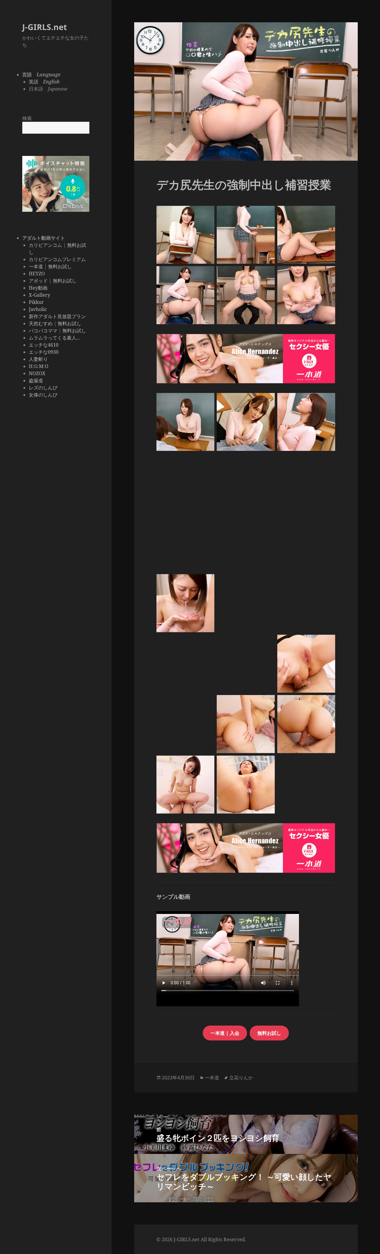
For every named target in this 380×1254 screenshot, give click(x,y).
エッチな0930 (43, 352)
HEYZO (37, 273)
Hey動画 (38, 288)
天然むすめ (41, 323)
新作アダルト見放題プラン (57, 316)
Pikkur (36, 302)
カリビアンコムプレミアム (57, 259)
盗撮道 (36, 380)
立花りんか (241, 1077)
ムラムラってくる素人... (54, 337)
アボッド (38, 280)
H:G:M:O (38, 366)
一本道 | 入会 (224, 1033)
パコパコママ (43, 330)
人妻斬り (38, 359)
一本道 (36, 266)
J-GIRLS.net (44, 26)
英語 (44, 81)
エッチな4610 (43, 345)
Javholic (38, 309)
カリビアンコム (45, 245)
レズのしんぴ (43, 387)
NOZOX (37, 373)
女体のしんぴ (43, 394)
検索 (27, 118)
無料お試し (60, 266)
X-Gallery (39, 295)
